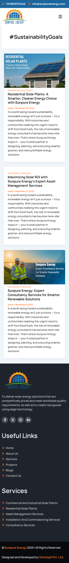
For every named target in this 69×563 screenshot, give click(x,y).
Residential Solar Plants (20, 90)
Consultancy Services (19, 173)
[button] (60, 16)
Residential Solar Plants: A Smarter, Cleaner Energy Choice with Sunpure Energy (32, 98)
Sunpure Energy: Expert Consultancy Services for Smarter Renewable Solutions (34, 294)
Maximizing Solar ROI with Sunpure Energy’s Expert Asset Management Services (32, 181)
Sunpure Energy (16, 548)
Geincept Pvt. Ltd (51, 557)
